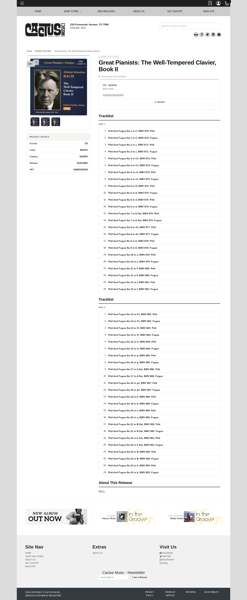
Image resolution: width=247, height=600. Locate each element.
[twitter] (207, 34)
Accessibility (211, 592)
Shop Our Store (34, 556)
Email (165, 563)
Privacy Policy (149, 594)
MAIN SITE (209, 11)
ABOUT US (140, 11)
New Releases (106, 11)
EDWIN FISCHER (43, 51)
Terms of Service (170, 594)
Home (29, 51)
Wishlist (161, 102)
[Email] (219, 34)
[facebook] (202, 34)
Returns (191, 592)
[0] (227, 4)
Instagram (168, 560)
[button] (72, 11)
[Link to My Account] (218, 4)
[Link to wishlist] (210, 4)
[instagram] (213, 34)
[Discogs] (196, 35)
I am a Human (140, 577)
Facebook (167, 553)
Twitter (166, 556)
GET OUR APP (174, 11)
